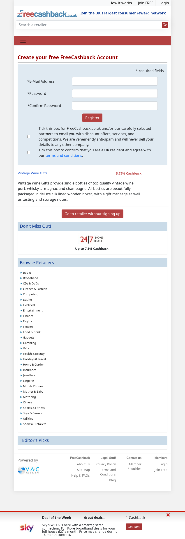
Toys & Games (32, 413)
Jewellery (29, 375)
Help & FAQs (80, 475)
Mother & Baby (33, 391)
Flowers (28, 327)
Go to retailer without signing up (92, 213)
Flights (27, 321)
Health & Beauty (34, 354)
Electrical (29, 305)
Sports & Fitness (34, 408)
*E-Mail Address (41, 81)
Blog (112, 480)
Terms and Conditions (108, 472)
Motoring (29, 397)
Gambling (29, 343)
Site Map (83, 470)
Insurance (29, 370)
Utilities (28, 418)
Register (92, 117)
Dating (27, 300)
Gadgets (28, 337)
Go (164, 24)
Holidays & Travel (34, 359)
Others (27, 402)
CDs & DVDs (31, 283)
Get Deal (134, 527)
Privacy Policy (106, 464)
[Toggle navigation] (23, 40)
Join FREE (145, 2)
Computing (30, 294)
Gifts (26, 348)
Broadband (30, 278)
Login (164, 2)
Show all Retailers (34, 424)
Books (27, 273)
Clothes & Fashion (35, 289)
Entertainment (33, 310)
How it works (120, 2)
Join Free (161, 470)
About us (83, 464)
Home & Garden (33, 364)
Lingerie (28, 381)
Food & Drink (32, 332)
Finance (28, 316)
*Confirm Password (44, 105)
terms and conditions (64, 155)
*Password (36, 93)
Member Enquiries (134, 466)
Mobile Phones (33, 386)
